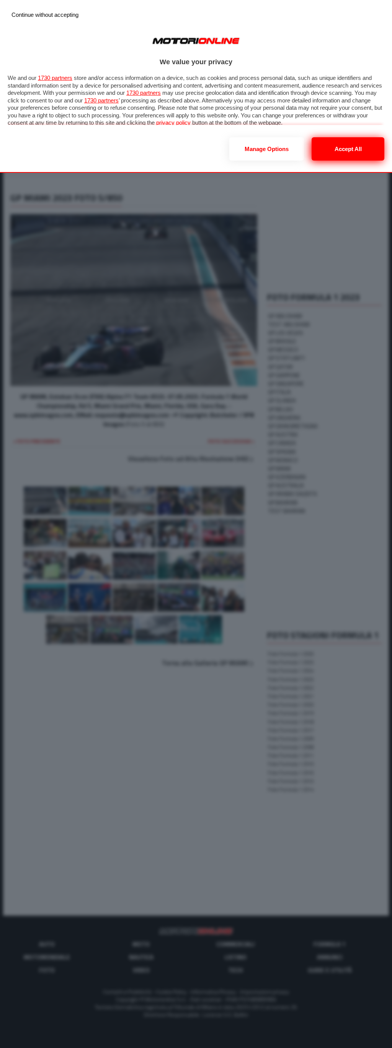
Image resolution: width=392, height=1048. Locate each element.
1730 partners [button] (55, 78)
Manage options (267, 149)
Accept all (348, 149)
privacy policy (173, 122)
